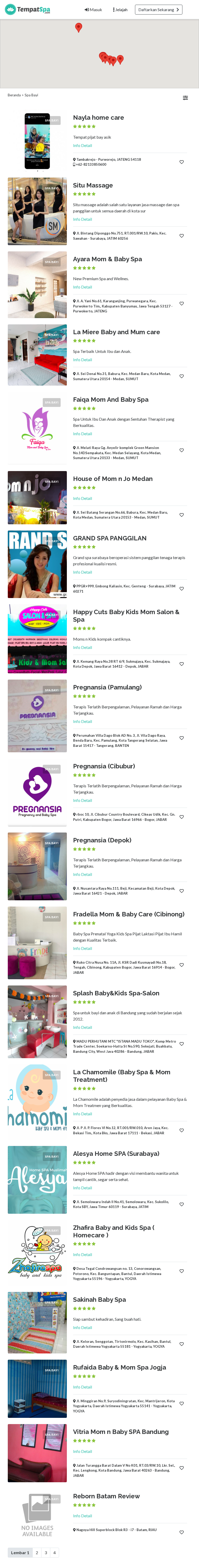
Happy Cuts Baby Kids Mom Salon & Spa (126, 615)
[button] (78, 28)
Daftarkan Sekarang (157, 9)
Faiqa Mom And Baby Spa (110, 399)
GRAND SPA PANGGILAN (110, 538)
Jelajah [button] (121, 9)
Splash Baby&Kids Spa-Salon (116, 993)
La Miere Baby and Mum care (116, 332)
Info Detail (82, 145)
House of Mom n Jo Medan (113, 478)
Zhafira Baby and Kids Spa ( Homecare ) (113, 1231)
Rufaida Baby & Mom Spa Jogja (119, 1367)
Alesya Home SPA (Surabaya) (116, 1153)
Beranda (14, 95)
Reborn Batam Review (106, 1496)
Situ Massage (93, 185)
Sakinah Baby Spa (99, 1299)
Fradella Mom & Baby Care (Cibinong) (128, 914)
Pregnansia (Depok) (102, 840)
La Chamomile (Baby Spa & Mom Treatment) (121, 1075)
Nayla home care (98, 117)
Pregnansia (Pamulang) (107, 687)
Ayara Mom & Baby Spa (107, 259)
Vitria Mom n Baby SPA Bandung (121, 1431)
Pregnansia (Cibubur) (104, 766)
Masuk (95, 9)
